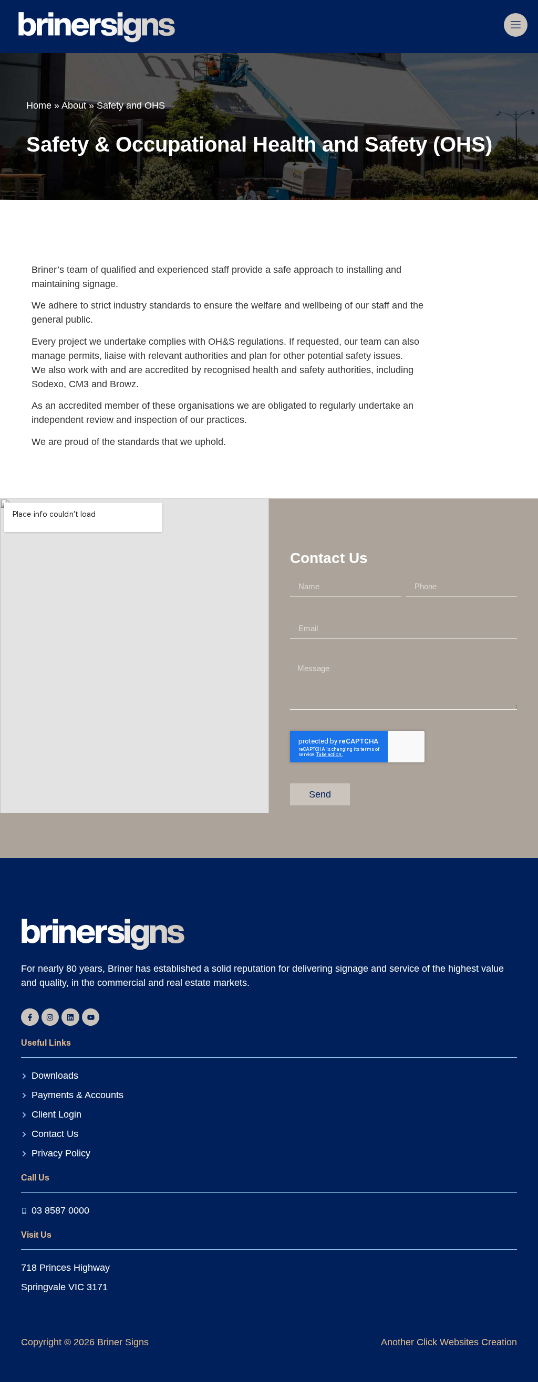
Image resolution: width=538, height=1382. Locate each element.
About (73, 105)
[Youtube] (91, 1017)
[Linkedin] (70, 1017)
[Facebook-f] (30, 1017)
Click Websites (446, 1342)
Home (38, 105)
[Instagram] (50, 1017)
